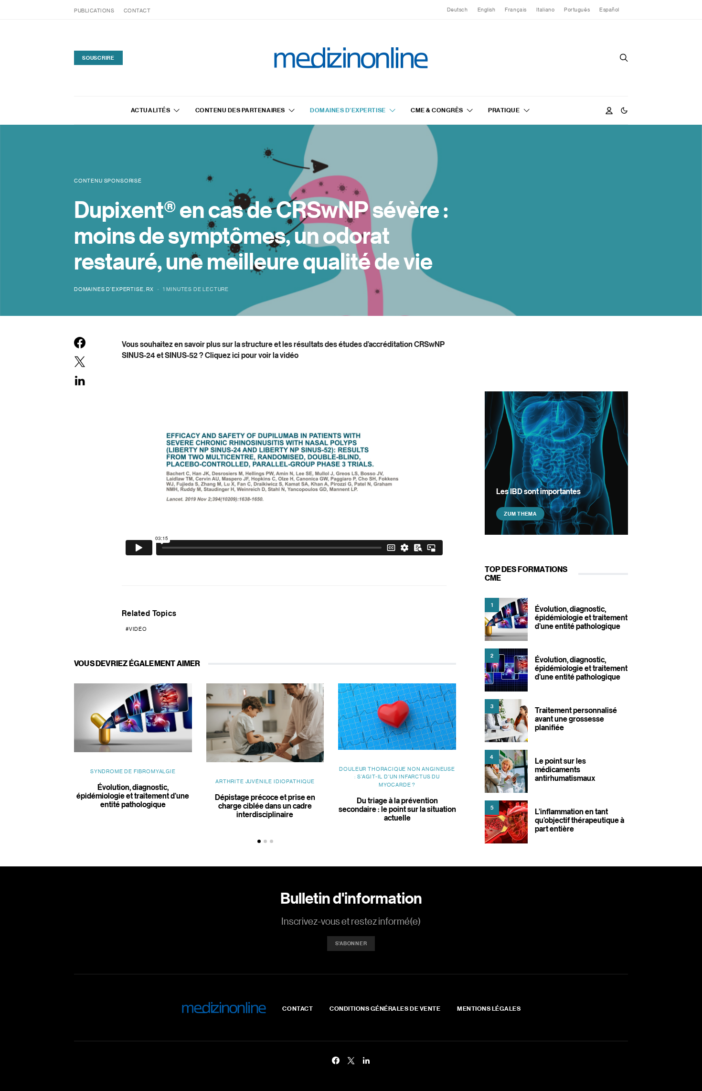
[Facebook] (335, 1060)
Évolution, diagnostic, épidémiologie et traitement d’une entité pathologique (132, 796)
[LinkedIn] (366, 1060)
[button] (624, 110)
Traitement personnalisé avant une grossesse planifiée (576, 719)
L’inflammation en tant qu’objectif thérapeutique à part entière (579, 820)
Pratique (504, 110)
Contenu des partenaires (240, 110)
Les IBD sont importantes (538, 491)
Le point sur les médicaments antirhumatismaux (565, 769)
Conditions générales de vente (385, 1008)
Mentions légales (489, 1008)
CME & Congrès (437, 110)
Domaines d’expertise (347, 110)
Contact (137, 10)
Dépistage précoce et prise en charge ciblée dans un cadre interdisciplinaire (265, 806)
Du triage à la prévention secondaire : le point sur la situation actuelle (397, 809)
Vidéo (138, 629)
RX (150, 289)
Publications (94, 10)
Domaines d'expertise (109, 289)
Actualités (150, 110)
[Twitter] (351, 1060)
